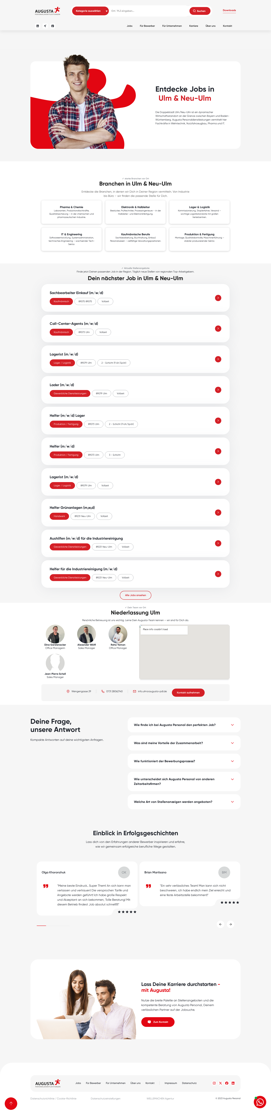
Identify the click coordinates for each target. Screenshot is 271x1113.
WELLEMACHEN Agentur (160, 1098)
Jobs (129, 25)
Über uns (210, 25)
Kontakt (227, 25)
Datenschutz (189, 1083)
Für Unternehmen (172, 25)
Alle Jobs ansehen (135, 595)
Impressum (171, 1083)
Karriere (193, 25)
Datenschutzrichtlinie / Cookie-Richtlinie (53, 1098)
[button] (229, 11)
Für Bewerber (147, 25)
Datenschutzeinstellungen (105, 1098)
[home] (47, 11)
